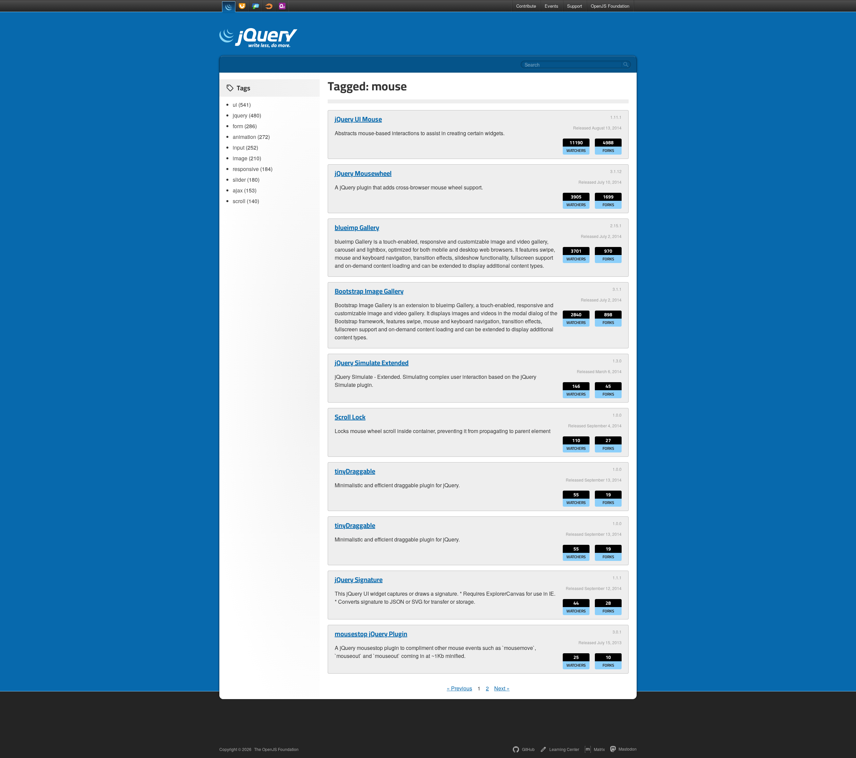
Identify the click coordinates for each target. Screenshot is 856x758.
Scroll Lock (350, 417)
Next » (502, 688)
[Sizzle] (269, 6)
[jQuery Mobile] (255, 6)
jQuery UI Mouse (358, 119)
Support (574, 6)
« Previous (459, 688)
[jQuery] (228, 6)
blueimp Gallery (357, 227)
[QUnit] (282, 6)
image (240, 158)
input (238, 147)
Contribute (526, 6)
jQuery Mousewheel (363, 173)
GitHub (528, 749)
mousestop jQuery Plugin (371, 634)
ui (235, 104)
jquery (240, 115)
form (238, 126)
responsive (246, 169)
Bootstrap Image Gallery (369, 291)
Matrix (599, 749)
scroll (239, 201)
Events (551, 6)
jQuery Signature (359, 579)
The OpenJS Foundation (276, 749)
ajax (238, 190)
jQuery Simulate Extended (372, 362)
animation (244, 137)
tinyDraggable (355, 471)
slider (239, 179)
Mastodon (628, 749)
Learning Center (564, 749)
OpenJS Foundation (610, 6)
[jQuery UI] (242, 6)
